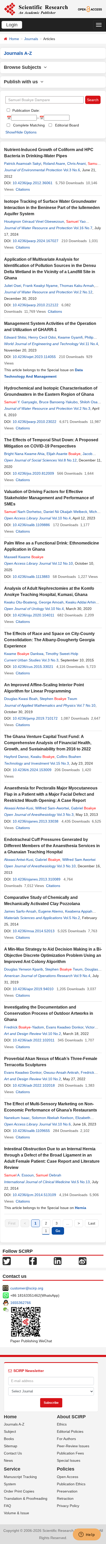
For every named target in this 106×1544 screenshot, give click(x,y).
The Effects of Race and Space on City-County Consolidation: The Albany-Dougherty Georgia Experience (49, 639)
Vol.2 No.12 (83, 292)
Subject (10, 1431)
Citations (23, 189)
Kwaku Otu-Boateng (20, 602)
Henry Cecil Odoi (42, 337)
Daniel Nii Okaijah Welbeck (65, 512)
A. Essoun (19, 1175)
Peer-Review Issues (73, 1446)
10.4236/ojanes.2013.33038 (35, 821)
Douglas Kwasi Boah (21, 699)
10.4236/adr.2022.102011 (34, 1040)
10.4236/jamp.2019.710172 (35, 718)
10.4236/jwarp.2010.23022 (34, 422)
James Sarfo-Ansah (20, 911)
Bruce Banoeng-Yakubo (58, 402)
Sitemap (10, 1446)
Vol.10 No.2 (51, 1034)
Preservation (67, 1491)
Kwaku (43, 757)
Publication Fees (70, 1453)
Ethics (62, 1424)
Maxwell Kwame (23, 557)
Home (14, 39)
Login (11, 24)
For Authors (66, 1439)
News (8, 1460)
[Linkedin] (57, 1260)
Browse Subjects (24, 67)
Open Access (67, 1477)
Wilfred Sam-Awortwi (52, 808)
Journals (31, 39)
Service (12, 1469)
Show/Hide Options (21, 132)
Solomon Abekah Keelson (52, 1118)
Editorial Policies (70, 1431)
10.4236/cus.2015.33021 (33, 667)
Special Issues (68, 1460)
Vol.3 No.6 (71, 170)
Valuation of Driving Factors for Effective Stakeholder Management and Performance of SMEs (49, 497)
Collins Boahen (69, 757)
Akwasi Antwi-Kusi (18, 808)
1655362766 (20, 1303)
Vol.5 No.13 (80, 1182)
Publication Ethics (71, 1484)
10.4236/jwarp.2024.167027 (35, 241)
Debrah (48, 1175)
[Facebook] (33, 1260)
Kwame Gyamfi (70, 337)
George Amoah (51, 602)
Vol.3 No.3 (50, 660)
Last (91, 1223)
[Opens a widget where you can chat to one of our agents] (87, 1534)
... (67, 1223)
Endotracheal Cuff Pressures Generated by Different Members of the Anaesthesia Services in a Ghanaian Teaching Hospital (52, 845)
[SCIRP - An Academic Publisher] (36, 9)
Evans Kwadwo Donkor (64, 1027)
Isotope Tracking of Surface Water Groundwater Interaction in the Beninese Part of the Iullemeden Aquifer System (52, 207)
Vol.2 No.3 (82, 408)
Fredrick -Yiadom (24, 1027)
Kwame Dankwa (23, 654)
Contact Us (13, 1453)
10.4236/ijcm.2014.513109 (34, 1195)
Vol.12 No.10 (62, 563)
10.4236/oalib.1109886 (31, 525)
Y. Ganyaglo (20, 402)
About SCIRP (71, 1416)
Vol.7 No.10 (86, 705)
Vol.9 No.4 (82, 976)
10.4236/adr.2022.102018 (34, 1085)
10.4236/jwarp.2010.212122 (35, 305)
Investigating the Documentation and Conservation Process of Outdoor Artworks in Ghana (48, 1013)
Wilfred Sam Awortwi (78, 859)
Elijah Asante (64, 454)
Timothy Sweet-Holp (62, 654)
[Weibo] (82, 1260)
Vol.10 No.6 (61, 1124)
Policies (65, 1469)
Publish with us (22, 81)
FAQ (7, 1506)
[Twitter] (7, 1260)
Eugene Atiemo (50, 911)
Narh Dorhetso (22, 512)
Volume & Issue (16, 1513)
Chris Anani (76, 163)
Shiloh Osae (90, 402)
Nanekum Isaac (17, 1118)
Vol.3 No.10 (66, 866)
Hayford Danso (16, 757)
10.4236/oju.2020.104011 (33, 615)
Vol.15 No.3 (59, 763)
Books (9, 1439)
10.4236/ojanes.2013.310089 (36, 879)
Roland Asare (54, 163)
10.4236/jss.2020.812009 (33, 473)
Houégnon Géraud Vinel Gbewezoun (34, 221)
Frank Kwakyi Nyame (40, 286)
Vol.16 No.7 (83, 228)
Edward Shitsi (15, 337)
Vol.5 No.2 (71, 918)
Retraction (65, 1498)
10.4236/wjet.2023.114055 (34, 357)
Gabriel (83, 808)
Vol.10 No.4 (61, 518)
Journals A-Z (14, 1424)
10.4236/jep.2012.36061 (32, 183)
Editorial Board (67, 125)
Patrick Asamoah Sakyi (22, 163)
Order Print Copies (19, 1491)
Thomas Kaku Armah (77, 286)
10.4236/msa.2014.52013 (34, 931)
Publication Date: (25, 110)
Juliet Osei (12, 286)
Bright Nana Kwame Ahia (24, 454)
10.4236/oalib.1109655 (31, 1131)
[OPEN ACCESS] (90, 9)
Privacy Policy (68, 1506)
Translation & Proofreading (25, 1498)
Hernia (80, 1208)
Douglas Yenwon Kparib (23, 969)
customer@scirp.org (26, 1288)
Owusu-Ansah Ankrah (61, 1072)
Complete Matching (29, 125)
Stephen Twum (58, 699)
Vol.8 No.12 (67, 460)
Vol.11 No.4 (89, 344)
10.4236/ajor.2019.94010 (33, 989)
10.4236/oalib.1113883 (31, 577)
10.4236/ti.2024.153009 (32, 770)
